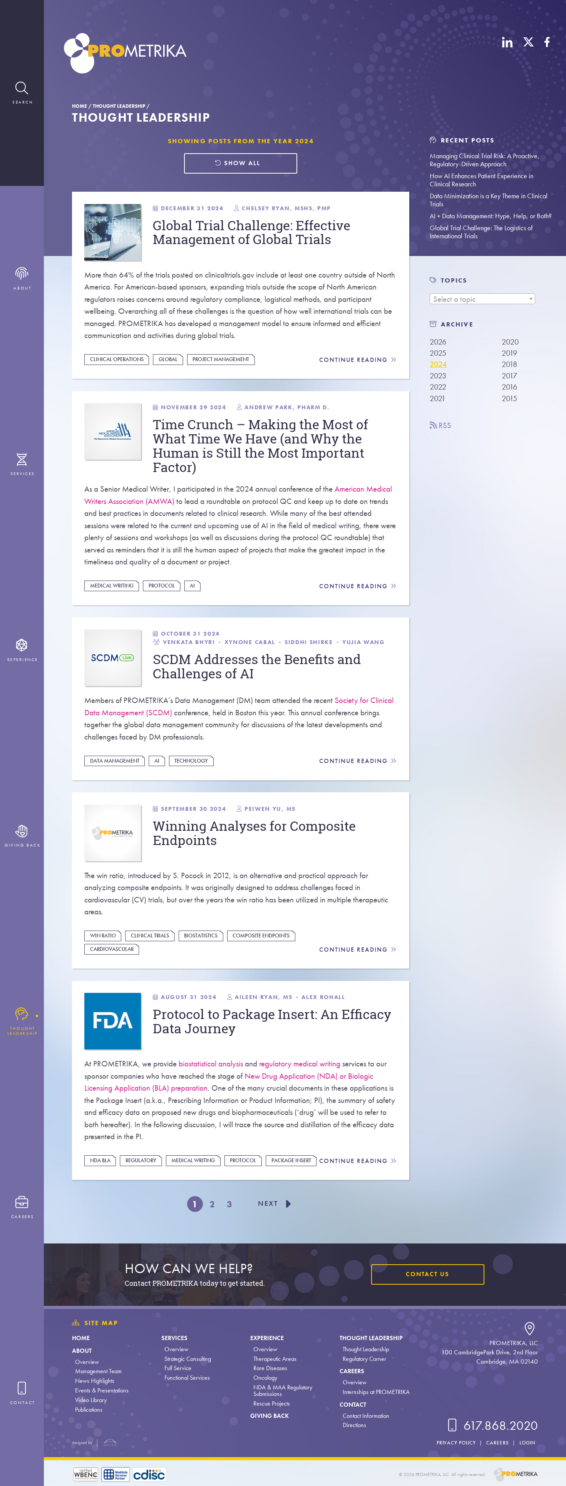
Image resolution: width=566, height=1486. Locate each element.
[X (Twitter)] (528, 55)
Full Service (177, 1368)
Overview (87, 1362)
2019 (509, 353)
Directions (354, 1425)
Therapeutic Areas (274, 1359)
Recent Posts (466, 140)
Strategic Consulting (187, 1359)
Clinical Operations (117, 359)
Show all (241, 163)
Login (527, 1442)
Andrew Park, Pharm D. (286, 407)
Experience (267, 1338)
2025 (438, 353)
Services (174, 1338)
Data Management (114, 760)
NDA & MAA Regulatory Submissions (282, 1390)
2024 (438, 364)
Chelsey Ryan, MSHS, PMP (286, 208)
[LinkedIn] (507, 55)
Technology (191, 760)
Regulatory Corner (364, 1359)
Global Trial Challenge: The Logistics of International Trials (481, 231)
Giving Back (269, 1416)
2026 (438, 342)
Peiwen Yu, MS (270, 808)
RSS (444, 425)
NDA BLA (100, 1160)
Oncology (265, 1378)
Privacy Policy (456, 1442)
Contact (353, 1405)
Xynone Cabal (249, 642)
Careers (352, 1371)
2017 (509, 376)
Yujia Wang (363, 642)
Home (79, 106)
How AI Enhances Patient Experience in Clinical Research (481, 179)
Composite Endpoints (261, 935)
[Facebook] (547, 55)
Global (168, 359)
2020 (510, 342)
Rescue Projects (271, 1403)
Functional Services (187, 1378)
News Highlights (94, 1381)
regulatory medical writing (299, 1063)
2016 (509, 387)
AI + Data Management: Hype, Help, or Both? (491, 215)
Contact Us (427, 1274)
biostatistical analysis (211, 1063)
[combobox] (482, 298)
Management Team (98, 1371)
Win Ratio (103, 935)
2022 (438, 387)
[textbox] (482, 299)
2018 (509, 364)
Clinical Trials (150, 935)
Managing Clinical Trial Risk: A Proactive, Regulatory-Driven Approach (484, 159)
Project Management (221, 359)
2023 (438, 376)
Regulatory (141, 1160)
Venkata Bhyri (189, 642)
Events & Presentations (102, 1390)
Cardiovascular (112, 948)
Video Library (91, 1400)
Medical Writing (112, 585)
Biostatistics (201, 935)
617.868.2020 (499, 1426)
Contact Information (366, 1416)
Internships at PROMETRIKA (376, 1392)
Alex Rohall (323, 997)
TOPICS (454, 280)
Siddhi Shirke (309, 642)
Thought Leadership (119, 106)
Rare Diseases (270, 1368)
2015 (509, 398)
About (82, 1351)
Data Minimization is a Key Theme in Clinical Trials (489, 199)
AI (192, 585)
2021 (437, 398)
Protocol (162, 585)
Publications (88, 1410)
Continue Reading (354, 360)
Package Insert (291, 1160)
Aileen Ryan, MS (263, 997)
